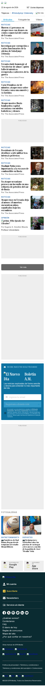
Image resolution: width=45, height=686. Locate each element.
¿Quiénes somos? (10, 618)
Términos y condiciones (29, 665)
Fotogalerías (9, 512)
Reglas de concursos (12, 630)
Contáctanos (8, 621)
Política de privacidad (10, 665)
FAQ (4, 624)
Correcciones (37, 668)
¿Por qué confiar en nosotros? (17, 637)
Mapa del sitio (9, 634)
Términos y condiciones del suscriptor (16, 668)
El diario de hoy (9, 627)
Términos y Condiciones (21, 410)
